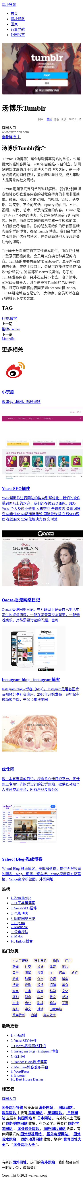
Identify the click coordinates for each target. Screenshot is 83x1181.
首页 (14, 13)
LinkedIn (8, 339)
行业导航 (18, 29)
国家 (14, 24)
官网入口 (9, 1099)
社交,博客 (9, 318)
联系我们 (42, 1153)
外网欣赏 (18, 35)
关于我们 (9, 1153)
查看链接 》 (11, 137)
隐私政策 (25, 1153)
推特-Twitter (11, 329)
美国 (49, 119)
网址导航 (9, 5)
